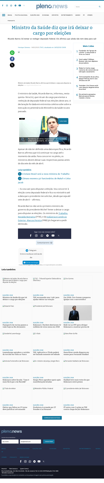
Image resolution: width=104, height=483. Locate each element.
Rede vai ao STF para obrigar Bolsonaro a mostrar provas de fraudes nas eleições (76, 327)
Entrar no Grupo (31, 263)
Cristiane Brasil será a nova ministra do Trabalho (45, 174)
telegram (15, 5)
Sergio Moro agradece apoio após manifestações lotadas (47, 381)
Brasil (10, 15)
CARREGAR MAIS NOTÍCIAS (52, 418)
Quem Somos (24, 469)
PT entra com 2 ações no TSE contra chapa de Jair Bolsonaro (76, 408)
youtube (19, 5)
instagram (7, 5)
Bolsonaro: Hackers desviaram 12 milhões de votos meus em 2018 (47, 326)
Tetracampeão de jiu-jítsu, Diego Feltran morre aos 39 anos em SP (89, 78)
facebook (2, 5)
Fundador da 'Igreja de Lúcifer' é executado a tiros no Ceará (87, 52)
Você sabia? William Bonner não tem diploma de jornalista (88, 61)
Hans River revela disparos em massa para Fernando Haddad (76, 353)
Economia (45, 15)
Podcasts (11, 20)
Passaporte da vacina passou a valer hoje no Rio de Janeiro (15, 326)
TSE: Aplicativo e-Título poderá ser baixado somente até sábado (46, 353)
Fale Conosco (13, 469)
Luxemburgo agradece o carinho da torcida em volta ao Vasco (16, 353)
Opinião (90, 15)
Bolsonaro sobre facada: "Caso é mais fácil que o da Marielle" (16, 381)
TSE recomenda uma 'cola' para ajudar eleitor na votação (46, 298)
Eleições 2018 (8, 295)
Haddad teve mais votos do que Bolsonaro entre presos (76, 381)
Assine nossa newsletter (8, 437)
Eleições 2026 (34, 15)
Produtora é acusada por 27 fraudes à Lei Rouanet (44, 408)
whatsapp (11, 5)
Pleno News (52, 6)
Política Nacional (21, 15)
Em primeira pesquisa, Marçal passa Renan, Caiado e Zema (87, 96)
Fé (83, 15)
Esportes (55, 15)
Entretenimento (67, 15)
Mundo (77, 15)
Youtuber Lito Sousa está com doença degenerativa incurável (89, 87)
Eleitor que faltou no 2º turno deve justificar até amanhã (15, 408)
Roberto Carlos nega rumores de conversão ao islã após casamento (88, 70)
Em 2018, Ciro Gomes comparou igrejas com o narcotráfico (77, 298)
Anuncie (4, 469)
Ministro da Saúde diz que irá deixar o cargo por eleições (15, 298)
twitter (24, 5)
